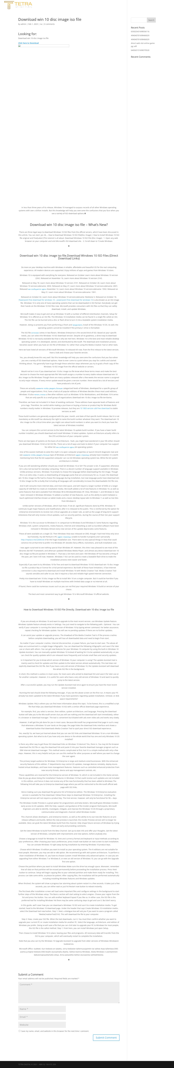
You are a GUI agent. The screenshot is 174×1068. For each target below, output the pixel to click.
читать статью (40, 394)
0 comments (49, 24)
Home (121, 5)
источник (35, 332)
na (41, 24)
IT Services (164, 5)
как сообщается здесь (37, 289)
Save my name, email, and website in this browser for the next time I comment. (55, 1031)
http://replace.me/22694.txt (32, 539)
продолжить (77, 325)
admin (23, 24)
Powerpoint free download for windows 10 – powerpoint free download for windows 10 (56, 300)
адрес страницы (82, 455)
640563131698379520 (140, 50)
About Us (133, 5)
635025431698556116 (140, 31)
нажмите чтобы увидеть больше (49, 388)
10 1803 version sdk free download (95, 408)
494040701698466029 (140, 35)
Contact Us (148, 5)
